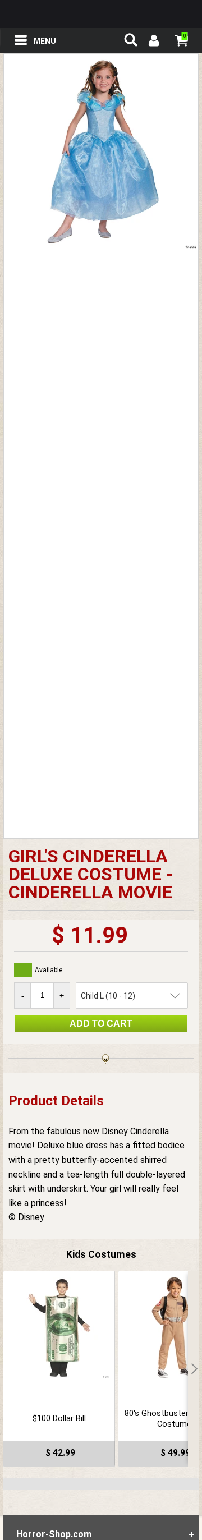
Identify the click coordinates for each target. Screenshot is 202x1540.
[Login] (153, 42)
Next (193, 1369)
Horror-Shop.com (101, 14)
